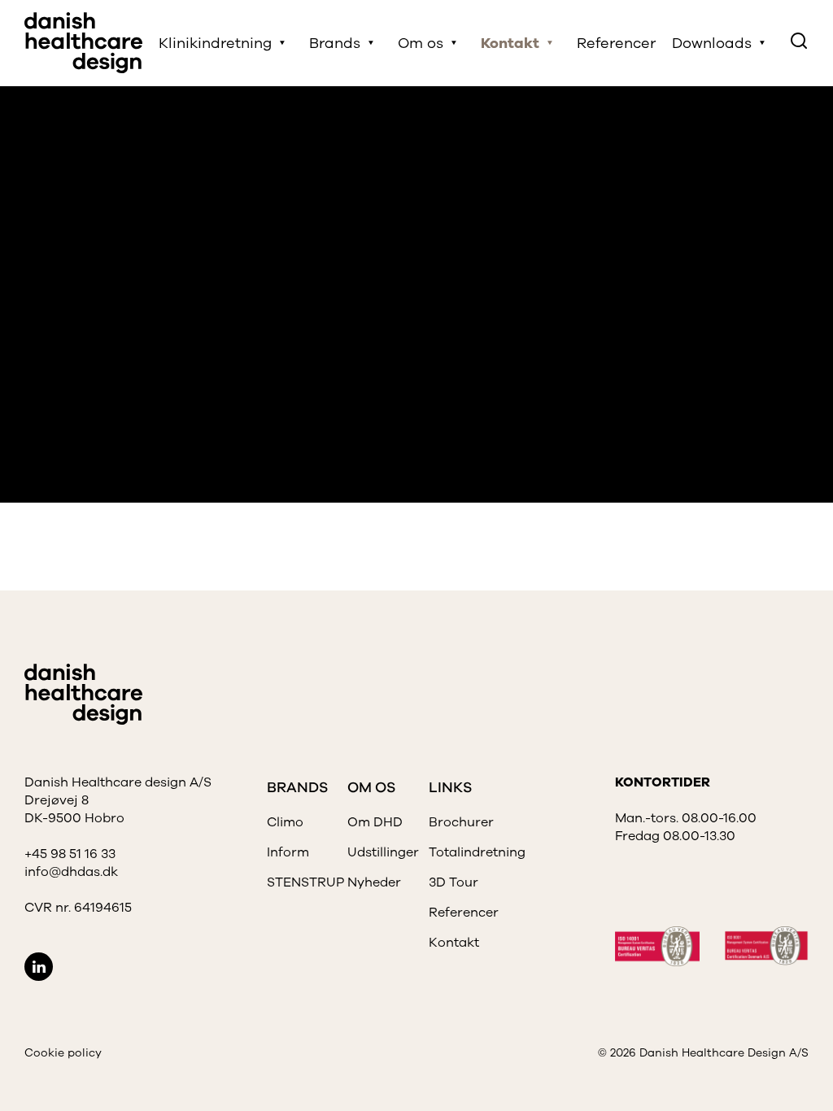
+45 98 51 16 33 (70, 854)
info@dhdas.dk (71, 872)
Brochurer (461, 822)
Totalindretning (477, 852)
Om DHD (375, 822)
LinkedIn (38, 966)
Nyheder (374, 882)
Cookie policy (63, 1053)
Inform (288, 852)
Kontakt (454, 943)
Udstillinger (383, 852)
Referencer (616, 43)
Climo (285, 822)
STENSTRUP (305, 882)
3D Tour (453, 882)
